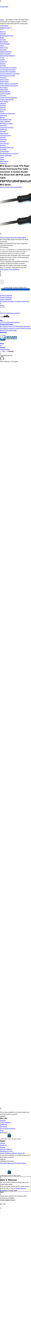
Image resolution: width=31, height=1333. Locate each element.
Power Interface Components (9, 86)
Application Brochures (7, 147)
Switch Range (4, 82)
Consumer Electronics (7, 127)
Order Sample (4, 269)
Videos (2, 46)
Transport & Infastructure (7, 113)
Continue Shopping (5, 1200)
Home (2, 20)
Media (2, 38)
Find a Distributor (14, 269)
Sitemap (2, 1147)
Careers (2, 60)
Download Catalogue (6, 1163)
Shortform (3, 145)
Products (2, 64)
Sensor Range (4, 80)
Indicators (3, 78)
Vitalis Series (4, 48)
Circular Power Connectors (8, 68)
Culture (2, 58)
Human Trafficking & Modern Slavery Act (12, 1153)
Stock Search (4, 133)
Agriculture (3, 125)
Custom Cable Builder (7, 99)
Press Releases (5, 44)
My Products (4, 88)
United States (4, 6)
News (2, 1130)
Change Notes (4, 151)
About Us (3, 32)
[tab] (15, 308)
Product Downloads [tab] (6, 295)
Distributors (3, 129)
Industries (3, 103)
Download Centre (5, 135)
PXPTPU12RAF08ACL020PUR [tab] (10, 313)
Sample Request (5, 91)
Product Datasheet (5, 299)
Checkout (12, 1200)
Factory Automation (6, 52)
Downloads (3, 1126)
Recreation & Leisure (6, 123)
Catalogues (3, 139)
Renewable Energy (6, 119)
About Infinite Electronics (7, 56)
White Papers (4, 161)
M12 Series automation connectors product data (14, 301)
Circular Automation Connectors (10, 74)
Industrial (3, 107)
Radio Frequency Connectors (9, 84)
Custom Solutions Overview (8, 97)
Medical (2, 117)
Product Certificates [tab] (6, 297)
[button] (2, 305)
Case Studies (4, 101)
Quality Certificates (6, 155)
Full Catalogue (4, 143)
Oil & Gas (3, 109)
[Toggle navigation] (11, 28)
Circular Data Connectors (8, 70)
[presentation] (0, 233)
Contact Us (3, 62)
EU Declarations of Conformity (9, 153)
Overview (3, 34)
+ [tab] (0, 311)
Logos (2, 157)
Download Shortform (19, 1163)
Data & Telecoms (5, 121)
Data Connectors (5, 54)
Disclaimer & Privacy (6, 1151)
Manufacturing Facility (6, 36)
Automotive (3, 115)
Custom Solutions (5, 93)
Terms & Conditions (6, 1149)
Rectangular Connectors (7, 76)
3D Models (3, 149)
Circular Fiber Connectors (8, 72)
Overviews (3, 50)
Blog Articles (4, 42)
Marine (2, 111)
